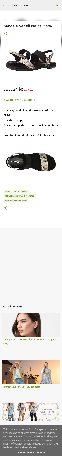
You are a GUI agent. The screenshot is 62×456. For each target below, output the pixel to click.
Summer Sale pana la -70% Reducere (21, 386)
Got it (41, 452)
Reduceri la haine (19, 5)
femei (7, 191)
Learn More (26, 452)
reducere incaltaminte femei (19, 196)
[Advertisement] (31, 264)
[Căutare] (57, 5)
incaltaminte (21, 191)
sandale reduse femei (16, 201)
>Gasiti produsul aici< (19, 100)
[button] (6, 34)
